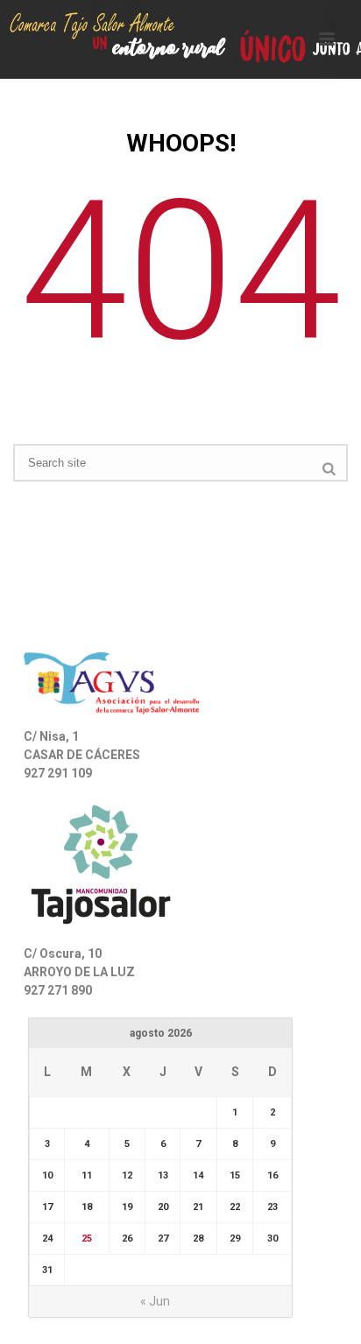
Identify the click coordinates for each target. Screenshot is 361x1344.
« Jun (155, 1301)
